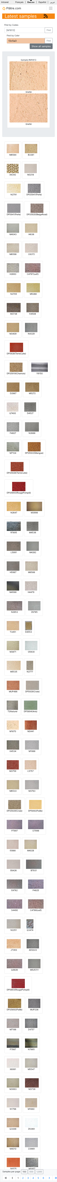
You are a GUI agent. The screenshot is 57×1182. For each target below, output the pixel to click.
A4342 (13, 174)
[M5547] (31, 1063)
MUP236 (34, 1009)
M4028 (30, 850)
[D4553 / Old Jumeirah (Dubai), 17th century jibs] (28, 625)
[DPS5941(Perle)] (34, 188)
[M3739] (32, 1082)
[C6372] (31, 248)
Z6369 (31, 1129)
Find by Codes (11, 25)
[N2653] (14, 605)
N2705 (13, 294)
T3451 (13, 632)
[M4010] (13, 1142)
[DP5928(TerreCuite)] (16, 347)
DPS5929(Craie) (14, 811)
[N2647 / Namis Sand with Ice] (14, 506)
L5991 (14, 552)
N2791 (14, 194)
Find (49, 30)
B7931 (34, 870)
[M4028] (30, 844)
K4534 (13, 751)
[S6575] (13, 1162)
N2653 (14, 612)
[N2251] (14, 923)
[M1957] (32, 1162)
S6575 (13, 1168)
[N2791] (14, 188)
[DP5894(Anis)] (30, 705)
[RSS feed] (46, 16)
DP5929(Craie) (32, 691)
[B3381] (31, 148)
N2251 (14, 930)
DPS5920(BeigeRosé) (37, 214)
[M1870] (13, 725)
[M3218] (30, 168)
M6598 (13, 254)
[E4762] (14, 884)
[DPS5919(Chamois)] (16, 367)
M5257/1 (34, 970)
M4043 (13, 234)
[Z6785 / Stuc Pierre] (34, 605)
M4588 (13, 592)
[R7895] (14, 526)
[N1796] (13, 1102)
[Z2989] (31, 1142)
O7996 (35, 830)
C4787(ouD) (33, 274)
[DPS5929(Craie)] (14, 804)
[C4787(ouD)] (32, 267)
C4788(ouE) (36, 910)
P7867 (13, 1049)
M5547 (31, 1069)
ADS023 (33, 950)
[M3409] (13, 327)
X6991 (13, 1069)
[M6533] (13, 784)
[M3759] (13, 764)
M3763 (31, 791)
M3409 (13, 333)
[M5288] (33, 287)
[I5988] (13, 844)
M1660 (31, 1109)
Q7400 (12, 413)
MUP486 (13, 691)
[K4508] (32, 307)
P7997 (14, 830)
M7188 (13, 1029)
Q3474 (30, 930)
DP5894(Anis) (30, 711)
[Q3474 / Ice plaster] (29, 923)
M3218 (30, 174)
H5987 (13, 572)
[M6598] (13, 248)
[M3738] (14, 307)
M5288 (33, 294)
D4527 (30, 413)
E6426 (13, 870)
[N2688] (32, 426)
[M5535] (14, 665)
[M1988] (32, 745)
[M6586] (31, 566)
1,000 (39, 1171)
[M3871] (13, 645)
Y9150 (39, 373)
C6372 (31, 254)
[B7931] (34, 864)
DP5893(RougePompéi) (18, 989)
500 (31, 1171)
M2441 (30, 731)
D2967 (13, 393)
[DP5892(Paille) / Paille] (35, 804)
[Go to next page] (49, 1178)
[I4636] (31, 228)
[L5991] (14, 546)
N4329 (31, 333)
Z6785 (34, 612)
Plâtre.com (13, 8)
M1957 (32, 1168)
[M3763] (32, 784)
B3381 (31, 155)
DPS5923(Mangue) (34, 453)
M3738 (13, 314)
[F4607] (13, 426)
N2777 (30, 671)
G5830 (31, 651)
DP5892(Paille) (35, 811)
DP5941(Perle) (14, 214)
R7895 (14, 532)
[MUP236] (34, 1003)
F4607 (13, 433)
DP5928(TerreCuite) (16, 353)
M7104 (13, 453)
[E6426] (13, 864)
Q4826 (14, 970)
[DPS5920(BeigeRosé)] (37, 208)
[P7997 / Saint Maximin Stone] (14, 824)
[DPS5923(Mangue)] (34, 446)
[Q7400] (12, 407)
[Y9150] (39, 367)
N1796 (13, 1109)
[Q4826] (14, 963)
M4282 (32, 552)
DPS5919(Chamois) (16, 373)
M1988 (32, 751)
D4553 (28, 632)
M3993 (13, 1089)
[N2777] (29, 665)
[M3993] (13, 1082)
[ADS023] (33, 943)
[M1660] (31, 1102)
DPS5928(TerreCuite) (17, 473)
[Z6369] (31, 1122)
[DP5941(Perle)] (13, 208)
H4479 (31, 592)
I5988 (13, 850)
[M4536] (32, 526)
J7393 (14, 950)
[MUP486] (13, 685)
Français (19, 2)
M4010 (13, 1148)
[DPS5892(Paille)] (14, 1003)
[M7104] (13, 446)
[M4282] (32, 546)
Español (42, 2)
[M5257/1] (34, 963)
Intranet (5, 2)
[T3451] (13, 625)
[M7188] (13, 1023)
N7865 (31, 1049)
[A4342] (13, 168)
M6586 (31, 572)
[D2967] (13, 387)
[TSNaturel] (12, 705)
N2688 (32, 433)
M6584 (12, 155)
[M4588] (13, 585)
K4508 (32, 314)
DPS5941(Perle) (34, 194)
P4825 (36, 890)
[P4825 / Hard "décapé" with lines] (36, 884)
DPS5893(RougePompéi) (19, 492)
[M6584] (13, 148)
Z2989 (31, 1148)
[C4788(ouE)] (36, 904)
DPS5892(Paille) (14, 1009)
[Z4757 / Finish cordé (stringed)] (31, 1023)
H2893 (13, 274)
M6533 (13, 791)
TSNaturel (12, 711)
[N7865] (31, 1043)
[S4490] (14, 904)
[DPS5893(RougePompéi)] (18, 486)
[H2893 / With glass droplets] (13, 267)
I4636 (31, 234)
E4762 (14, 890)
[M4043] (13, 228)
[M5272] (32, 387)
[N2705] (14, 287)
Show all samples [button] (41, 46)
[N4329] (31, 327)
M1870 (13, 731)
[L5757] (30, 764)
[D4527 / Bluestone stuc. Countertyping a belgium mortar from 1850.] (30, 407)
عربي (52, 2)
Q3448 (13, 1129)
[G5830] (31, 645)
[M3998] (34, 506)
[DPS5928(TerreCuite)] (17, 466)
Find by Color (13, 35)
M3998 (34, 512)
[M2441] (31, 725)
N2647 (14, 512)
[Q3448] (13, 1122)
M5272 (32, 393)
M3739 (31, 1089)
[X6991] (13, 1063)
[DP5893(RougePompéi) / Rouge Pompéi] (18, 983)
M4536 (32, 532)
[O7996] (36, 824)
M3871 (13, 651)
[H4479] (31, 585)
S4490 (14, 910)
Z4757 (31, 1029)
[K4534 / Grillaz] (13, 745)
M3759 (12, 771)
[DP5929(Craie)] (32, 685)
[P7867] (13, 1043)
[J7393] (14, 943)
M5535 (13, 671)
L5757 (30, 771)
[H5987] (13, 566)
